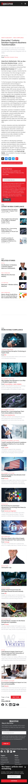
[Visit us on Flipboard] (14, 704)
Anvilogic (6, 542)
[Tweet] (13, 158)
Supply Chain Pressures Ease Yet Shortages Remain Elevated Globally (12, 590)
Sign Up (6, 199)
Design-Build (4, 504)
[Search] (21, 3)
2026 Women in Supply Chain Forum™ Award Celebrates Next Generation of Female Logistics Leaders (12, 653)
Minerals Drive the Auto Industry (8, 275)
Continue (14, 780)
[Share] (6, 158)
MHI (5, 355)
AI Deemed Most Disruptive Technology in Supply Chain (9, 210)
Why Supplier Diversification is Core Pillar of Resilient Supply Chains (9, 220)
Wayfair (6, 686)
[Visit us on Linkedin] (10, 704)
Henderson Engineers (10, 511)
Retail (3, 263)
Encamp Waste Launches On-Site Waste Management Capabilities (13, 621)
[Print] (2, 158)
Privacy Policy (12, 197)
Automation (4, 282)
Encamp (6, 624)
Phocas (6, 478)
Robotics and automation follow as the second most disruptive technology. (13, 357)
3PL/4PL (3, 649)
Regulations (4, 565)
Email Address (6, 177)
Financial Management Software (10, 440)
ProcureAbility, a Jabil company (12, 384)
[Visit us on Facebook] (2, 704)
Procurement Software (7, 378)
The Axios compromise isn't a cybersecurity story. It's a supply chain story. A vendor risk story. (14, 544)
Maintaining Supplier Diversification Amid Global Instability (13, 475)
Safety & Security (6, 37)
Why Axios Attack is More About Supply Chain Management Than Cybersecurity (13, 539)
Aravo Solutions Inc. (9, 415)
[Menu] (25, 3)
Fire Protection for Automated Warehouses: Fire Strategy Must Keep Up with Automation (13, 507)
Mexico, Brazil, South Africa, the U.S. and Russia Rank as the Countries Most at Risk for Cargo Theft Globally (9, 296)
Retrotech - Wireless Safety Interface (9, 285)
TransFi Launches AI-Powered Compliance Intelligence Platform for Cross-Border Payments (8, 239)
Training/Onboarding (7, 349)
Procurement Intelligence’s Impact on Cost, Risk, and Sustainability (14, 683)
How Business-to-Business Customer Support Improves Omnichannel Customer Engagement (9, 266)
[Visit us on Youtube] (17, 704)
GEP (5, 593)
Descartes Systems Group (11, 57)
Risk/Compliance (18, 37)
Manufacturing (5, 588)
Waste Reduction (6, 619)
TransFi (6, 447)
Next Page (16, 697)
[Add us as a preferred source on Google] (16, 158)
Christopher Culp (6, 567)
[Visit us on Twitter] (6, 704)
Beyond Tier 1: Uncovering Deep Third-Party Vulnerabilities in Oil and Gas (9, 230)
